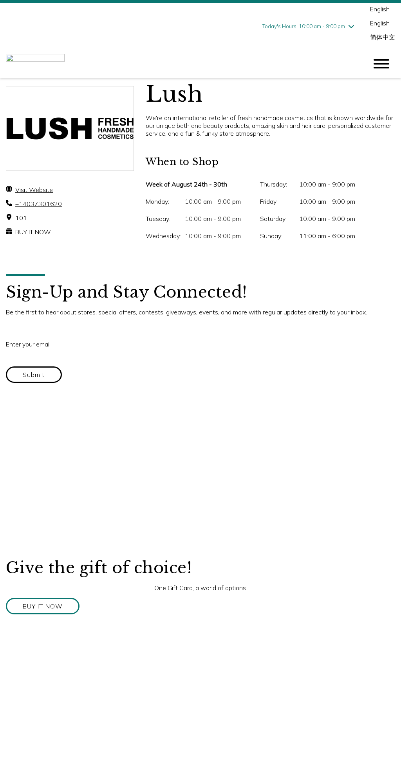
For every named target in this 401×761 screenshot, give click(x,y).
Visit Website (34, 190)
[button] (42, 606)
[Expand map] (200, 480)
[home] (181, 64)
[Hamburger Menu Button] (381, 63)
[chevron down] (351, 26)
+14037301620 (38, 204)
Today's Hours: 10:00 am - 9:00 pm (303, 26)
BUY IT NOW (33, 232)
